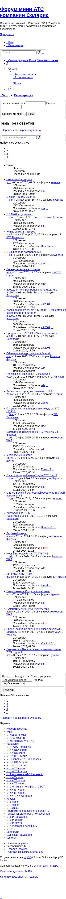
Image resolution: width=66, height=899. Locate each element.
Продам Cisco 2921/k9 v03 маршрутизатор (31, 333)
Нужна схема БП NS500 (20, 231)
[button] (7, 159)
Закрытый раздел (16, 533)
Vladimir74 (12, 632)
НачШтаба (12, 234)
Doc (11, 414)
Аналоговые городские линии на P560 (29, 391)
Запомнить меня (13, 113)
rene (9, 272)
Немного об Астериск (19, 179)
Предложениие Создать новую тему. (28, 591)
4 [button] (7, 157)
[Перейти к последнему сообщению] (47, 191)
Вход (4, 95)
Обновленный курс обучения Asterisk (28, 353)
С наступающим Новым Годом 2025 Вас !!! (31, 475)
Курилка (55, 182)
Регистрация (23, 95)
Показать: (8, 676)
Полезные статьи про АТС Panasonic (28, 373)
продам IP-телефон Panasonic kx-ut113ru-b (31, 289)
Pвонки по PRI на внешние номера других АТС (34, 629)
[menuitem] (10, 42)
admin (9, 536)
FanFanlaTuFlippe (47, 865)
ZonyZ (10, 394)
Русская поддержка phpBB (16, 871)
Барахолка (12, 295)
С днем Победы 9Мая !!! (20, 196)
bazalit (10, 576)
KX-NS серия (57, 376)
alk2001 (11, 292)
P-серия (57, 394)
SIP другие (59, 576)
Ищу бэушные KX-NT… (20, 513)
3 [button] (7, 154)
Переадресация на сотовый (23, 269)
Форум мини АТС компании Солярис (24, 12)
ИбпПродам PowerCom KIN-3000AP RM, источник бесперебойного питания (36, 311)
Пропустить (7, 34)
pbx (8, 182)
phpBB (27, 857)
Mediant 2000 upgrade (19, 455)
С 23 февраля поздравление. (23, 252)
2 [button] (7, 151)
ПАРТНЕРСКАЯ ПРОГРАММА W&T (27, 608)
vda (8, 356)
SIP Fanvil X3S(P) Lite (19, 574)
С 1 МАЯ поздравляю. (19, 214)
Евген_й (11, 458)
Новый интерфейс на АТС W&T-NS (27, 553)
